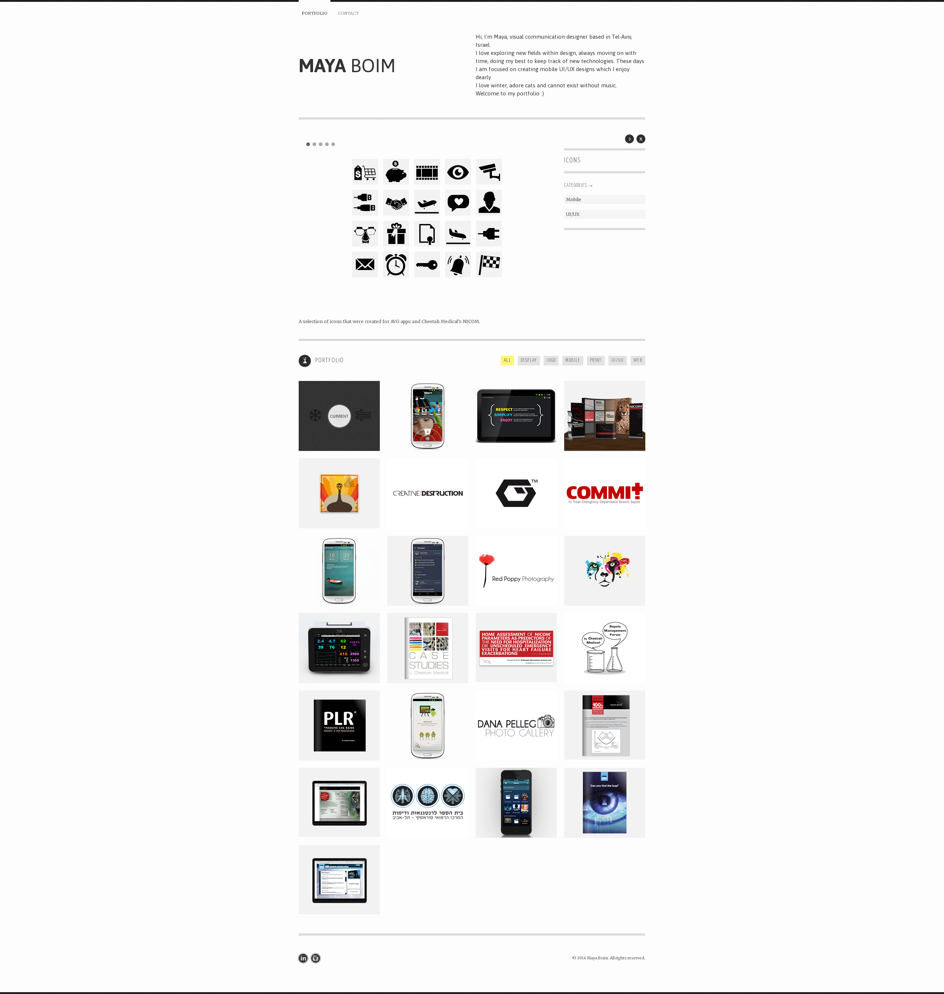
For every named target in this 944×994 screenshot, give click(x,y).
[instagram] (317, 958)
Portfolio (314, 13)
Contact (348, 13)
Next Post (629, 138)
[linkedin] (305, 958)
